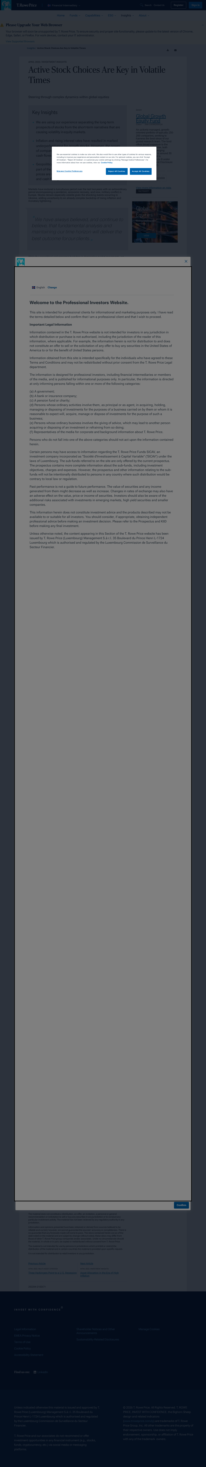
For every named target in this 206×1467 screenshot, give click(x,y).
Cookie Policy (106, 162)
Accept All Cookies (140, 171)
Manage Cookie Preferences (69, 171)
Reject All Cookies (116, 171)
